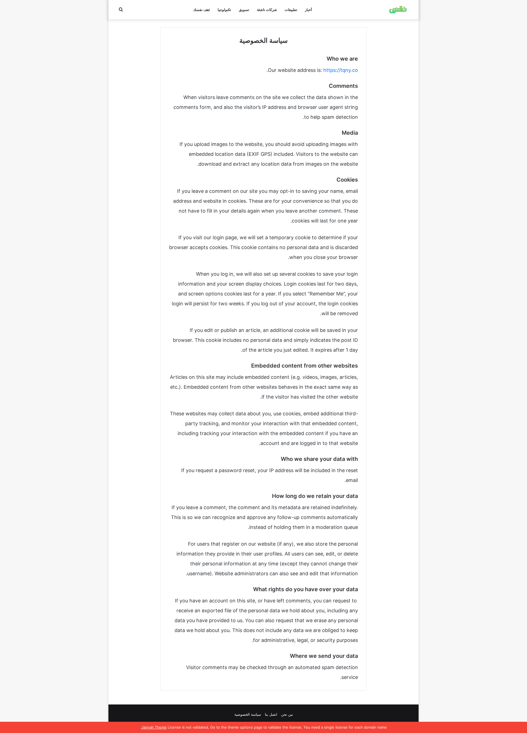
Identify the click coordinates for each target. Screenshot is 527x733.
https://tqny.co (340, 70)
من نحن (287, 714)
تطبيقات (291, 9)
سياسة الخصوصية (247, 714)
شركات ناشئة (267, 9)
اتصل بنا (271, 714)
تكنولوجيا (224, 9)
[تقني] (398, 9)
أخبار (308, 9)
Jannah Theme (154, 727)
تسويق (244, 9)
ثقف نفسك (201, 9)
